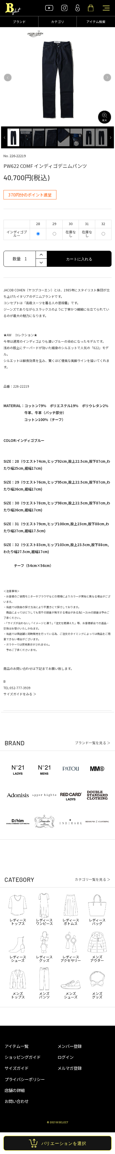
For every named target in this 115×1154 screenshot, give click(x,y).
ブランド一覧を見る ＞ (92, 743)
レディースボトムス (70, 921)
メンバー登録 (69, 1046)
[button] (8, 77)
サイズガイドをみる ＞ (19, 694)
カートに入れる (79, 258)
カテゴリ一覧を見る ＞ (92, 879)
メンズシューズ (71, 995)
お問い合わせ (17, 1101)
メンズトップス (18, 995)
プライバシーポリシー (25, 1079)
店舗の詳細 (15, 1090)
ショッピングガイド (23, 1057)
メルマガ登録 (69, 1068)
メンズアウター (97, 958)
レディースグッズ (44, 958)
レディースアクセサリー (70, 958)
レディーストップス (17, 921)
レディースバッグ (97, 921)
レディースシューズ (17, 958)
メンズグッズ (97, 995)
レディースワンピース (44, 921)
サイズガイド (17, 1068)
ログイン (65, 1057)
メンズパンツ (44, 995)
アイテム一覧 (16, 1046)
